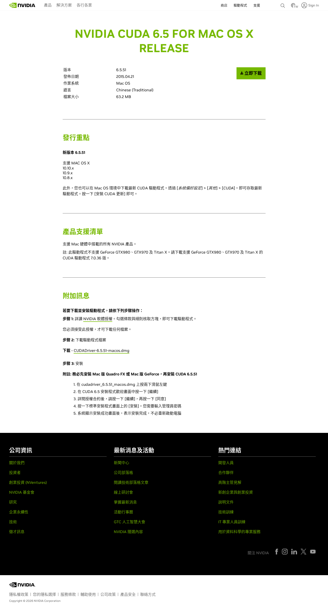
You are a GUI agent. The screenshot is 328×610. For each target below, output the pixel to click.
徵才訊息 (16, 531)
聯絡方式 (148, 594)
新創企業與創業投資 (235, 492)
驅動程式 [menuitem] (240, 5)
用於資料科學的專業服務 (239, 531)
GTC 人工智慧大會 (129, 521)
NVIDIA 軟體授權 (97, 318)
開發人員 (226, 462)
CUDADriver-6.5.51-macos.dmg (101, 350)
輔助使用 (88, 594)
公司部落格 (123, 472)
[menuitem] (48, 5)
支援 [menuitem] (256, 5)
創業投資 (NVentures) (28, 482)
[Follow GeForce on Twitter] (303, 551)
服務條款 (68, 594)
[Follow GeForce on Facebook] (276, 551)
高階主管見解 (229, 482)
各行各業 (84, 5)
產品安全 (128, 594)
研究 (13, 502)
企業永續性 (18, 512)
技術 (13, 521)
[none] (283, 3)
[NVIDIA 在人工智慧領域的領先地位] (22, 5)
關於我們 (16, 462)
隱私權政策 (18, 594)
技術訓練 (226, 512)
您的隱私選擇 (44, 594)
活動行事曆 (123, 512)
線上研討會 (123, 492)
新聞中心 (121, 462)
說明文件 (226, 502)
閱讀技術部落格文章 (131, 482)
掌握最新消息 (125, 502)
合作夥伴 (226, 472)
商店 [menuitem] (224, 5)
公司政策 (108, 594)
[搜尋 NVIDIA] (283, 4)
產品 (48, 5)
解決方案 (64, 5)
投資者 (15, 472)
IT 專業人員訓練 (231, 521)
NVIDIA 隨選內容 (128, 531)
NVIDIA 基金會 (21, 492)
